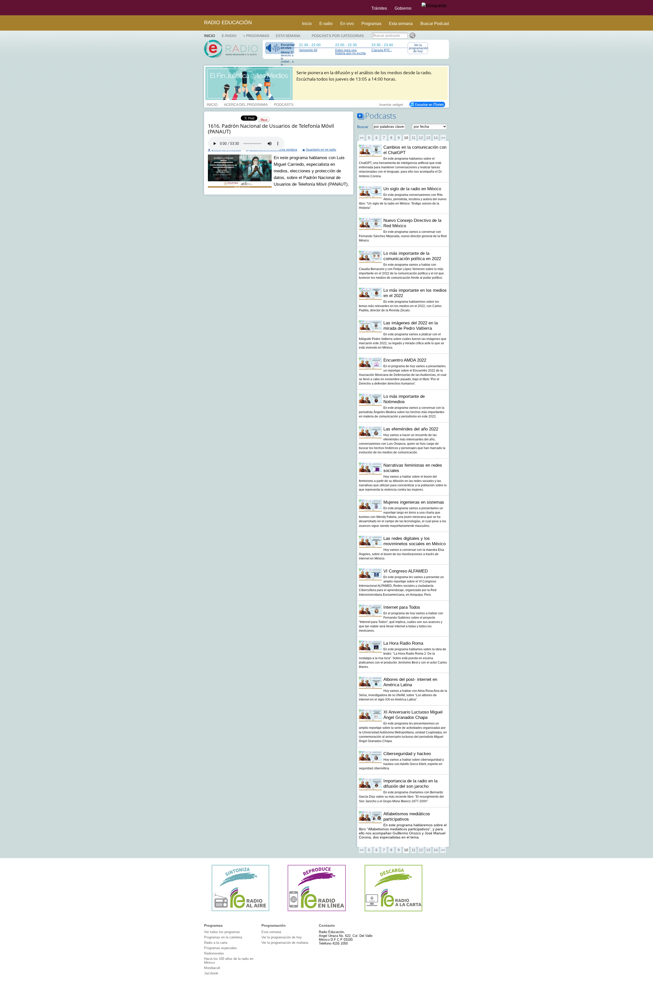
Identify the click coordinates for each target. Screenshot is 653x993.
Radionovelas (214, 953)
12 (421, 138)
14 (436, 138)
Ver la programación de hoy (418, 48)
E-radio (326, 23)
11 (414, 138)
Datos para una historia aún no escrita (350, 52)
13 (428, 138)
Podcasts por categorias (338, 36)
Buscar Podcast (434, 23)
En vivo (347, 23)
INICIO (212, 104)
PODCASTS (283, 104)
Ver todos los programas (222, 932)
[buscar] (434, 6)
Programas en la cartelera (223, 937)
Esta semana (401, 23)
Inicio (307, 23)
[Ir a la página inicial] (201, 7)
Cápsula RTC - (381, 50)
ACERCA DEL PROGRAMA (246, 104)
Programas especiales (220, 948)
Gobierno (403, 8)
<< (362, 138)
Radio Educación (228, 22)
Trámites (379, 8)
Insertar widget (391, 104)
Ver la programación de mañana (284, 943)
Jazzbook (211, 973)
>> (443, 138)
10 (406, 138)
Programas (371, 23)
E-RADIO (229, 36)
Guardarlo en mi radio (321, 149)
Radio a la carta (215, 943)
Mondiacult (212, 968)
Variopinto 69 (308, 50)
